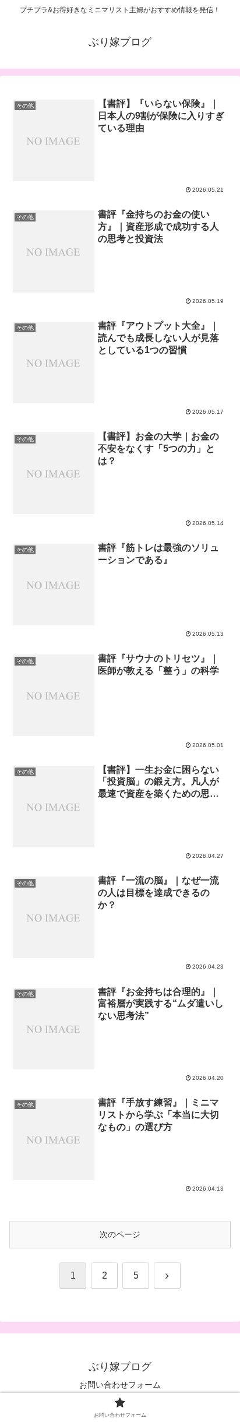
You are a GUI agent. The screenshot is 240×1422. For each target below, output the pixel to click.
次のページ (120, 1234)
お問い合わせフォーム (120, 1384)
